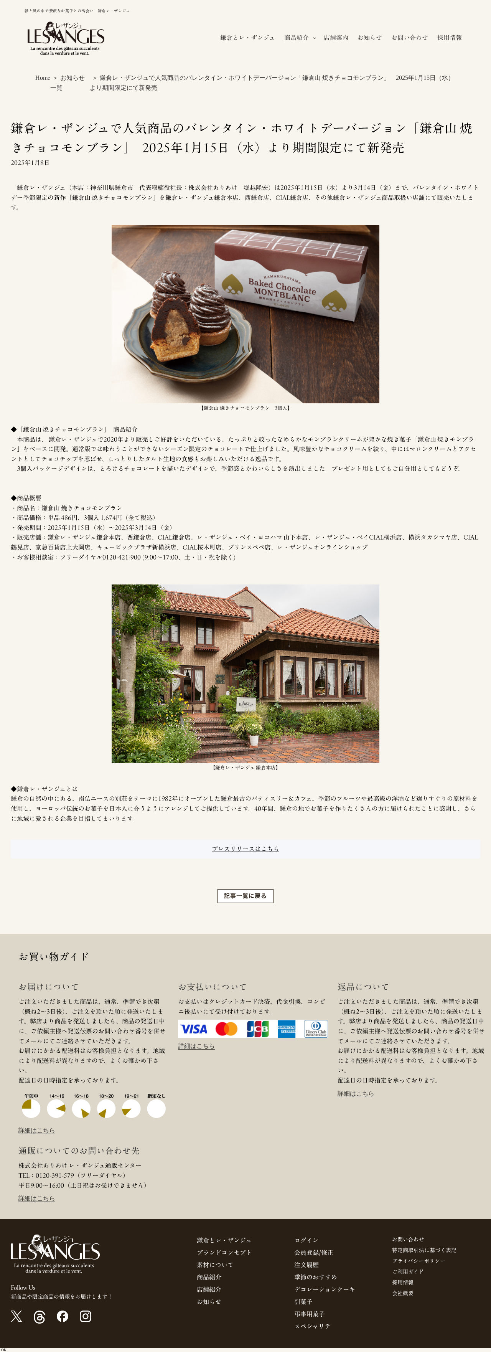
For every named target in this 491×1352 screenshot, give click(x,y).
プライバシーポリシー (418, 1261)
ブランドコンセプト (224, 1253)
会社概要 (403, 1293)
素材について (215, 1265)
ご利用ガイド (408, 1271)
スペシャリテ (312, 1326)
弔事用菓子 (309, 1314)
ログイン (306, 1240)
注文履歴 (306, 1265)
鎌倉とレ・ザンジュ (224, 1240)
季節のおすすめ (315, 1277)
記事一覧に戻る (245, 896)
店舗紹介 (209, 1289)
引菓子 (303, 1302)
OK (4, 1350)
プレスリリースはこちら (245, 849)
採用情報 (403, 1282)
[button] (299, 38)
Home (42, 77)
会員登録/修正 (313, 1253)
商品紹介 (209, 1277)
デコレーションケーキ (324, 1289)
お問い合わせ (408, 1239)
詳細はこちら (36, 1130)
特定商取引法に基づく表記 (424, 1250)
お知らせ (209, 1302)
